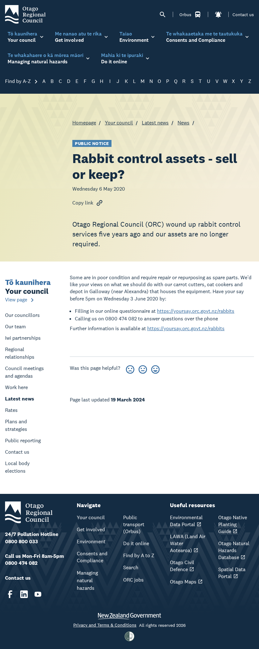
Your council (119, 122)
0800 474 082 (21, 563)
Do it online (136, 543)
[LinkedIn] (24, 594)
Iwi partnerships (23, 338)
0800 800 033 (21, 541)
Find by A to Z (138, 555)
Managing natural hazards (87, 580)
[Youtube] (38, 594)
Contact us (243, 14)
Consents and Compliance (92, 557)
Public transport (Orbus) (133, 524)
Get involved (91, 529)
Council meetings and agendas (24, 372)
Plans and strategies (16, 425)
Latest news (155, 122)
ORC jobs (133, 580)
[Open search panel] (162, 14)
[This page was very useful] (155, 368)
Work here (16, 387)
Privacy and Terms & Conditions (104, 625)
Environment (91, 541)
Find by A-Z (18, 81)
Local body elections (17, 467)
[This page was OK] (143, 368)
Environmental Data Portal (186, 521)
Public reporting (23, 440)
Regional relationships (19, 353)
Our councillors (22, 315)
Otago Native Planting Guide (232, 524)
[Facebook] (10, 594)
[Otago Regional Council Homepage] (25, 14)
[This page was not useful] (130, 368)
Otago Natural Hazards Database (234, 550)
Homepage (84, 122)
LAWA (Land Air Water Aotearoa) (187, 543)
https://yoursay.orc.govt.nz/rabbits (195, 311)
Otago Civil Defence (182, 566)
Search (130, 567)
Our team (15, 326)
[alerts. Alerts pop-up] (218, 14)
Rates (11, 410)
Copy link (82, 202)
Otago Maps (183, 581)
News (184, 122)
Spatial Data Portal (231, 573)
